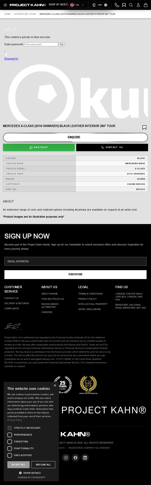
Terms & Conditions (90, 294)
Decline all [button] (43, 464)
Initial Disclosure (89, 309)
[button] (31, 473)
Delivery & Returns (16, 303)
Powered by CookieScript (31, 477)
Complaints (11, 308)
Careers (46, 312)
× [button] (54, 385)
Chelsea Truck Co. (52, 299)
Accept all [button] (18, 464)
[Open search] (131, 5)
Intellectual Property (93, 304)
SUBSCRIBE (75, 274)
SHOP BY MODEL (59, 4)
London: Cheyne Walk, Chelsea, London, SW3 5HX (129, 297)
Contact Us (11, 298)
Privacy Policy (87, 299)
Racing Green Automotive (50, 305)
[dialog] (31, 431)
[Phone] (117, 5)
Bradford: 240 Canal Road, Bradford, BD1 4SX (130, 306)
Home (7, 14)
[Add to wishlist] (144, 127)
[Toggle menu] (5, 5)
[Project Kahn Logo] (28, 5)
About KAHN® (49, 294)
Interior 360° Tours (25, 14)
